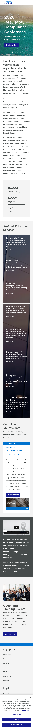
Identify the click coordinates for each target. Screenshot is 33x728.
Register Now (11, 44)
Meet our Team (7, 676)
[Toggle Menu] (30, 2)
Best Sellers (10, 447)
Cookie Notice (25, 710)
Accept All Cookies (16, 724)
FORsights (6, 663)
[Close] (31, 697)
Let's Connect (7, 654)
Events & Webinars (8, 659)
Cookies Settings (16, 714)
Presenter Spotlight (13, 454)
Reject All (16, 719)
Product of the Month (14, 450)
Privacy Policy (7, 693)
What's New (10, 443)
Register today (13, 494)
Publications (6, 680)
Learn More (10, 250)
